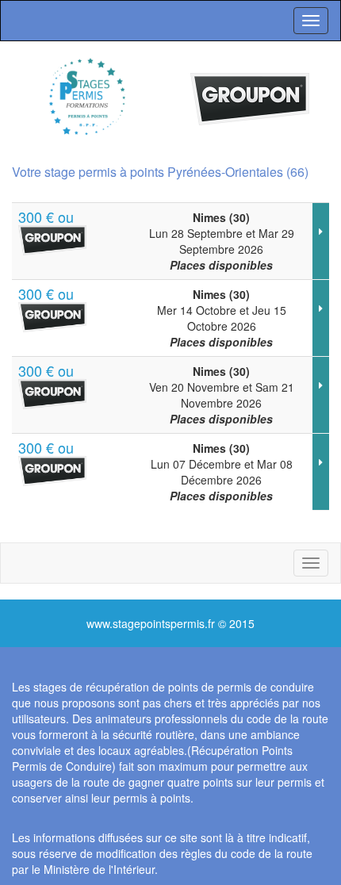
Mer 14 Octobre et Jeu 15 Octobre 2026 (221, 318)
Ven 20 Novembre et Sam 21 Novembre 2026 (221, 395)
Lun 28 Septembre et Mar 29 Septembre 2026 (221, 241)
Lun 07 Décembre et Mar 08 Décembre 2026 (222, 472)
